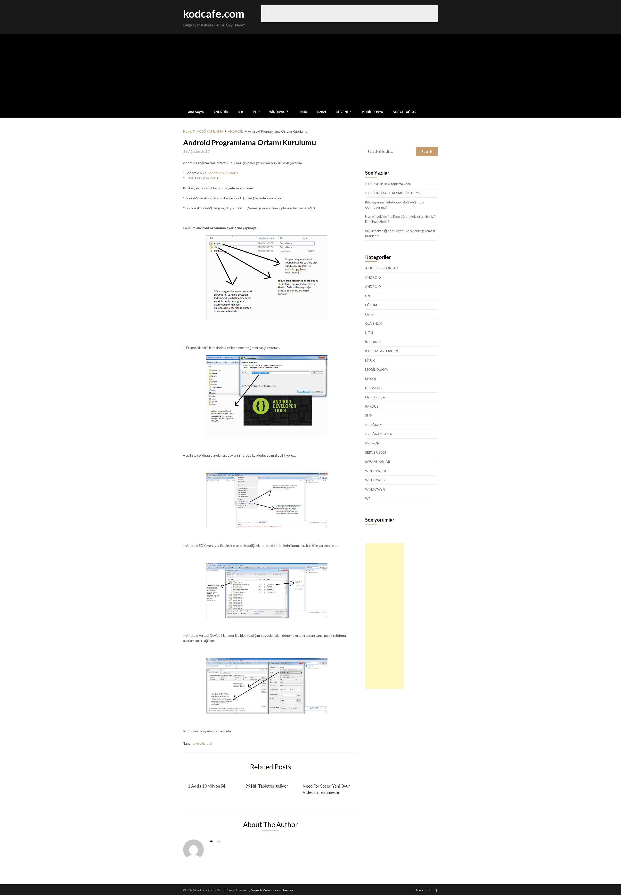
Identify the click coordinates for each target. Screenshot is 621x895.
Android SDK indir (222, 173)
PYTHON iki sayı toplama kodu (388, 184)
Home (187, 131)
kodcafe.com (213, 13)
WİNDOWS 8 (375, 489)
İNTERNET (373, 342)
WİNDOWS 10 (376, 471)
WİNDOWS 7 (278, 112)
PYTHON (372, 443)
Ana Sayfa (196, 112)
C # (240, 112)
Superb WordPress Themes (272, 890)
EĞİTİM (371, 305)
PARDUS (371, 406)
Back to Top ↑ (427, 890)
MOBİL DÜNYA (372, 112)
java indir (209, 178)
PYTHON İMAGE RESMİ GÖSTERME (393, 193)
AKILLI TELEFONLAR (381, 268)
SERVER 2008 (375, 452)
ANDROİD (220, 112)
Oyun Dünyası (375, 397)
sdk (209, 743)
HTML (370, 333)
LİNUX (302, 112)
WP (368, 498)
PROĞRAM (374, 425)
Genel (321, 112)
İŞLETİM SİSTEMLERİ (381, 351)
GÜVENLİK (344, 112)
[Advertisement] (310, 70)
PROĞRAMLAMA (209, 131)
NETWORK (374, 388)
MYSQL (371, 379)
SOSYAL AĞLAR (405, 112)
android (198, 743)
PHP (256, 112)
